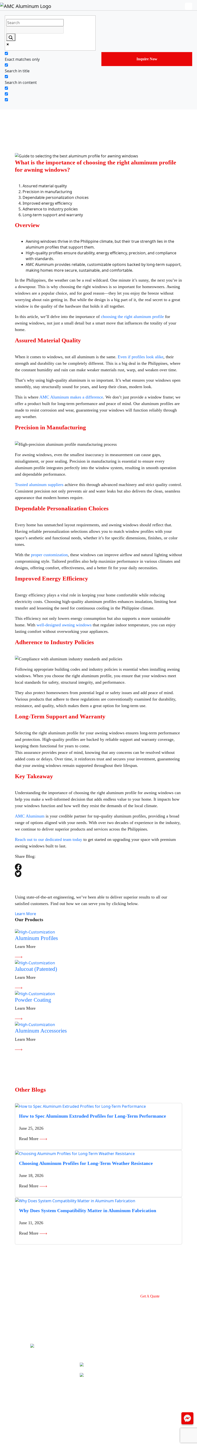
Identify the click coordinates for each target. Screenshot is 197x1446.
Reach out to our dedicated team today (48, 839)
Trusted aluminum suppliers (39, 484)
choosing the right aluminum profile (132, 316)
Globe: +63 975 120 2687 (108, 1374)
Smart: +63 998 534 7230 (108, 1385)
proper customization (49, 554)
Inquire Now (146, 59)
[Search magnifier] (10, 37)
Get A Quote (150, 1296)
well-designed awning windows (64, 624)
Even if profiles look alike (140, 356)
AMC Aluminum (29, 816)
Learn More (25, 913)
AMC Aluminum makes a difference (71, 397)
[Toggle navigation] (191, 6)
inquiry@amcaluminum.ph (109, 1364)
